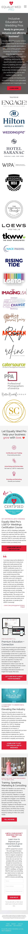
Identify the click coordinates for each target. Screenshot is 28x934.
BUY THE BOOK (18, 925)
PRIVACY (13, 924)
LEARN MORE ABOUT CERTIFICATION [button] (14, 548)
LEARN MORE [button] (14, 88)
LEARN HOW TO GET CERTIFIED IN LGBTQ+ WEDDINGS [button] (14, 745)
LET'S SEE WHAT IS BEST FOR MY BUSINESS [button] (14, 678)
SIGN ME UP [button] (14, 897)
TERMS (8, 924)
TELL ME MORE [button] (9, 819)
